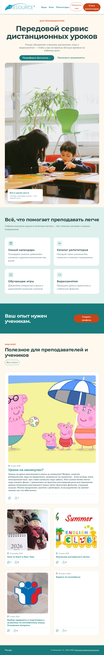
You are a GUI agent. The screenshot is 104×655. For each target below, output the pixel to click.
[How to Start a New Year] (27, 529)
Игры (44, 7)
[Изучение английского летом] (76, 529)
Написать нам (77, 7)
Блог (51, 7)
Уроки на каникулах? (25, 470)
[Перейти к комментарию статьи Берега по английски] (57, 630)
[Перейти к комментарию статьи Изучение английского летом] (57, 562)
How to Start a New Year (20, 557)
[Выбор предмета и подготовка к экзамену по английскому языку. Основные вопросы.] (27, 592)
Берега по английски (68, 577)
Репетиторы (62, 7)
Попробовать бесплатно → (37, 57)
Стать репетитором (92, 7)
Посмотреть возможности (71, 57)
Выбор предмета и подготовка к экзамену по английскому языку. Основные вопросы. (26, 622)
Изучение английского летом (73, 557)
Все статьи (12, 362)
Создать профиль (86, 318)
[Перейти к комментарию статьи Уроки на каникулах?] (10, 498)
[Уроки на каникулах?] (52, 419)
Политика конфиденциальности (86, 650)
